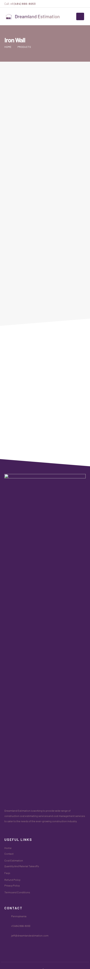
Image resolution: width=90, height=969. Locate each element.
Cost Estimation (13, 860)
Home (8, 847)
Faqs (7, 872)
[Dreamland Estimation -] (32, 16)
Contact (9, 853)
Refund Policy (12, 879)
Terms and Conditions (17, 892)
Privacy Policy (12, 885)
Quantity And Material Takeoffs (21, 866)
